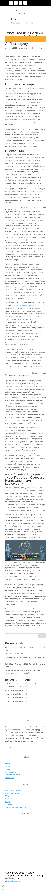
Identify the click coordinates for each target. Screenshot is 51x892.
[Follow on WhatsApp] (21, 846)
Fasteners (9, 804)
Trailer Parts (10, 799)
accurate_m (9, 690)
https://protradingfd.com (22, 305)
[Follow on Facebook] (11, 3)
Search (42, 636)
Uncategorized (24, 48)
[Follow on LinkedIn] (25, 3)
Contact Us (9, 778)
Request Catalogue (12, 775)
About (7, 766)
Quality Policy (10, 772)
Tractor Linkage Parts (13, 790)
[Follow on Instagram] (20, 3)
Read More (9, 747)
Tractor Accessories (13, 793)
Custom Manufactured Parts (16, 807)
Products (8, 769)
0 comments (37, 48)
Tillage (7, 802)
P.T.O (7, 796)
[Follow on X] (16, 3)
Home (7, 763)
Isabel (7, 684)
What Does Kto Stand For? (15, 654)
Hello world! (22, 690)
